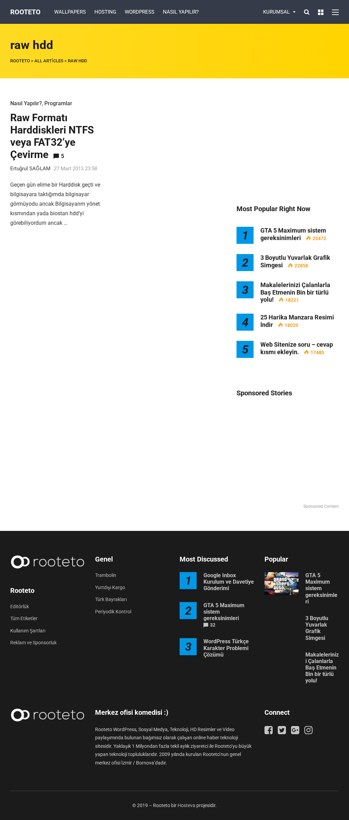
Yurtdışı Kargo (110, 587)
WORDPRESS (139, 12)
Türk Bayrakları (111, 599)
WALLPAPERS (70, 12)
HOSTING (105, 12)
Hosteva (186, 805)
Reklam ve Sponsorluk (33, 642)
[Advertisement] (288, 141)
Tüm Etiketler (23, 618)
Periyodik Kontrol (113, 611)
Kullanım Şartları (27, 630)
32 (212, 625)
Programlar (58, 103)
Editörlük (19, 606)
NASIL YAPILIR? (181, 12)
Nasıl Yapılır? (26, 103)
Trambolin (105, 575)
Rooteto (25, 12)
